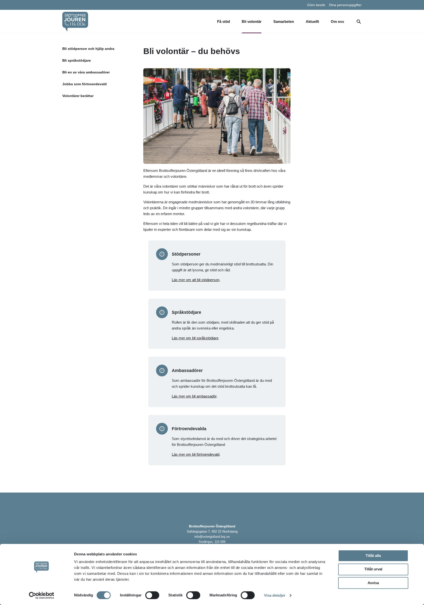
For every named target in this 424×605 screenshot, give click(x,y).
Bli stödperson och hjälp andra (88, 49)
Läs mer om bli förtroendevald (195, 454)
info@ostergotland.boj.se (212, 536)
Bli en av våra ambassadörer (86, 72)
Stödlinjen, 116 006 (212, 542)
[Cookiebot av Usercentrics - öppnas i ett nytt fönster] (41, 595)
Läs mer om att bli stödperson (195, 280)
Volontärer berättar (77, 96)
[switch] (152, 595)
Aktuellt (312, 21)
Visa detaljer (274, 595)
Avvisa (373, 583)
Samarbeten (283, 21)
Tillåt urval (373, 569)
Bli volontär (252, 21)
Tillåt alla (373, 555)
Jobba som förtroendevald (84, 84)
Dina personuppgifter (345, 5)
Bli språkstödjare (76, 60)
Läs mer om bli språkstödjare (195, 338)
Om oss (337, 21)
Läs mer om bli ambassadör (194, 396)
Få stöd (223, 21)
